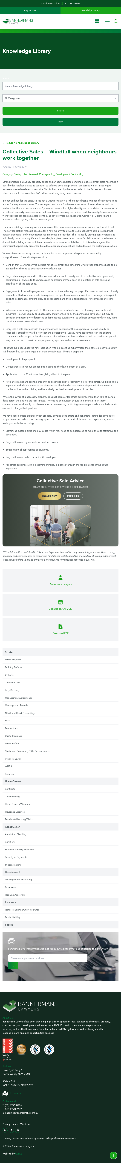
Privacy (6, 1124)
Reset (60, 121)
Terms (15, 1124)
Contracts (10, 788)
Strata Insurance (13, 735)
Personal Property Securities (19, 849)
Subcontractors (13, 864)
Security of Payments (16, 856)
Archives (9, 773)
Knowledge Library (91, 10)
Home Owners (13, 781)
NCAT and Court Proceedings (20, 712)
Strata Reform (12, 743)
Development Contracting (18, 879)
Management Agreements (18, 697)
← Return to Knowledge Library (21, 142)
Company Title (12, 682)
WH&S (8, 766)
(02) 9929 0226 (13, 1105)
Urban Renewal (13, 758)
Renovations (11, 728)
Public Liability (12, 917)
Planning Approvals (15, 894)
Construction (12, 826)
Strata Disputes (13, 659)
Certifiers (10, 841)
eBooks (9, 924)
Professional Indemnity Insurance (22, 909)
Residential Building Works (19, 819)
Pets (7, 720)
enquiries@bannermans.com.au (21, 1112)
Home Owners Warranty (17, 804)
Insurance (10, 902)
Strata (9, 652)
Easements (10, 887)
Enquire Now (30, 10)
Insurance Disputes (15, 811)
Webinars (25, 1124)
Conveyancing (12, 796)
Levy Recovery (12, 690)
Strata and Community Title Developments (27, 751)
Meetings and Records (16, 705)
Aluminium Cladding (15, 834)
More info (73, 496)
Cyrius (18, 1153)
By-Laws (9, 674)
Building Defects (13, 667)
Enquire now (50, 496)
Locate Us (15, 1093)
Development (12, 872)
